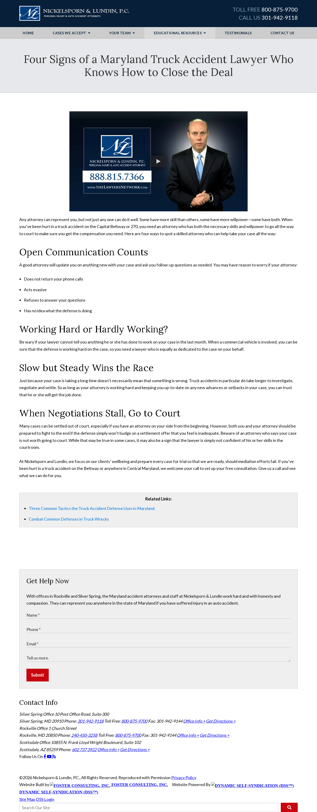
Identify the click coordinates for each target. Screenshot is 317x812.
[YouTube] (49, 756)
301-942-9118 (280, 17)
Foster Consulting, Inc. (139, 784)
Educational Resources (178, 33)
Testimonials (238, 33)
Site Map (27, 799)
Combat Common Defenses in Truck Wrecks (69, 519)
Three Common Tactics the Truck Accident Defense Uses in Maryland (92, 508)
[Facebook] (45, 756)
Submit (37, 675)
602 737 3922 (84, 749)
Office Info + (194, 721)
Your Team (120, 33)
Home (28, 33)
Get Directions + (221, 721)
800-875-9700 (280, 9)
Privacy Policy (183, 777)
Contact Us (282, 33)
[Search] (289, 807)
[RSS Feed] (54, 756)
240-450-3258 (84, 735)
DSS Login (45, 799)
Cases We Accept (70, 33)
